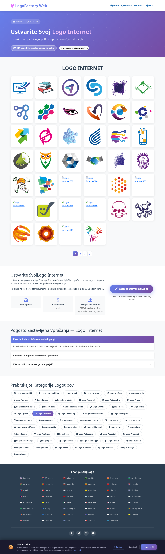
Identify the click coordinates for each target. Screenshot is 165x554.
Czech (25, 490)
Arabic (91, 478)
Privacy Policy (77, 550)
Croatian (135, 484)
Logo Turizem (135, 441)
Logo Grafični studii (74, 407)
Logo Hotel (119, 407)
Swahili (26, 520)
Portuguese (136, 508)
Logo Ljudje (67, 420)
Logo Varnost (22, 447)
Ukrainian (114, 520)
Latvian (134, 502)
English (26, 478)
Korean (113, 502)
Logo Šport (47, 441)
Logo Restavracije (24, 441)
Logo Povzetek (109, 434)
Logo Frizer (135, 400)
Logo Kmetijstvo (121, 413)
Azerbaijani (136, 478)
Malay (47, 508)
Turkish (91, 520)
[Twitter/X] (78, 533)
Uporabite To (22, 91)
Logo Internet (44, 413)
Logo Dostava (93, 393)
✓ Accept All (149, 547)
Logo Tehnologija (90, 441)
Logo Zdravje (128, 447)
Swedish (48, 520)
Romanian (27, 514)
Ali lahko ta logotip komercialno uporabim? (35, 355)
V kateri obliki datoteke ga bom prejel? (33, 364)
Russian (48, 514)
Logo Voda (43, 447)
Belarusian (49, 484)
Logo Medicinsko (90, 420)
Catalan (91, 484)
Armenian (114, 478)
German (70, 496)
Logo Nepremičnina (25, 427)
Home (116, 5)
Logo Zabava (107, 447)
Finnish (134, 490)
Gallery (128, 5)
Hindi (112, 496)
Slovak (91, 514)
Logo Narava (134, 420)
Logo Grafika (99, 407)
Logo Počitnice (43, 434)
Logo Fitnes (42, 400)
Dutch (69, 490)
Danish (48, 490)
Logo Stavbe (67, 441)
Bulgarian (71, 484)
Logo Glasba (49, 407)
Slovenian (114, 514)
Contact (140, 5)
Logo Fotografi (88, 400)
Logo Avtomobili (24, 393)
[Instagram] (86, 533)
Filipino (113, 490)
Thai (68, 520)
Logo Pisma (21, 434)
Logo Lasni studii (24, 420)
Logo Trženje (113, 441)
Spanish (134, 514)
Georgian (49, 496)
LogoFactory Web (30, 5)
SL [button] (150, 5)
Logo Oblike (71, 427)
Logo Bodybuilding (50, 393)
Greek (90, 496)
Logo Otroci (115, 427)
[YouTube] (93, 533)
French (26, 496)
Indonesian (28, 502)
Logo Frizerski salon (25, 407)
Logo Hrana (139, 407)
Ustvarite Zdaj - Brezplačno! (75, 48)
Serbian (70, 514)
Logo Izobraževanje (94, 413)
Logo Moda (113, 420)
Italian (69, 502)
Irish (47, 502)
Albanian (70, 478)
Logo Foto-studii (64, 400)
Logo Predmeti (132, 434)
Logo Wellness (84, 447)
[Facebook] (71, 533)
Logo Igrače (22, 413)
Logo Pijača (135, 427)
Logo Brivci (72, 393)
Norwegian (71, 508)
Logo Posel (64, 434)
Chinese (113, 484)
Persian (91, 508)
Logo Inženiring (68, 413)
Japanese (92, 502)
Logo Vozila (62, 447)
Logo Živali (21, 454)
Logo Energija (137, 393)
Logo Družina (115, 393)
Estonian (92, 490)
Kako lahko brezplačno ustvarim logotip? (34, 339)
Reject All (133, 547)
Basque (26, 484)
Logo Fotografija (112, 400)
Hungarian (136, 496)
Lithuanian (28, 508)
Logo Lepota (47, 420)
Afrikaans (49, 478)
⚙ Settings (118, 547)
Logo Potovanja (86, 434)
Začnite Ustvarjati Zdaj (133, 289)
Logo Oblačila (50, 427)
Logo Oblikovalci (94, 427)
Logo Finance (22, 400)
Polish (112, 508)
